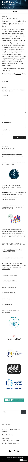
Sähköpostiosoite (7, 122)
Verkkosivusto (6, 130)
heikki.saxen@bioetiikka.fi (12, 440)
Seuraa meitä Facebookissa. (9, 280)
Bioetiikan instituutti (8, 3)
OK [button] (21, 460)
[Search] (23, 412)
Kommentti (5, 95)
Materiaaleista (5, 263)
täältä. (23, 236)
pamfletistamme (11, 250)
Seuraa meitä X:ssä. (7, 304)
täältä (22, 68)
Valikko (15, 11)
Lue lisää (25, 460)
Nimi (3, 115)
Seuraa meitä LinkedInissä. (9, 292)
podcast (6, 81)
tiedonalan (5, 187)
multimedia (18, 74)
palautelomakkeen (7, 199)
